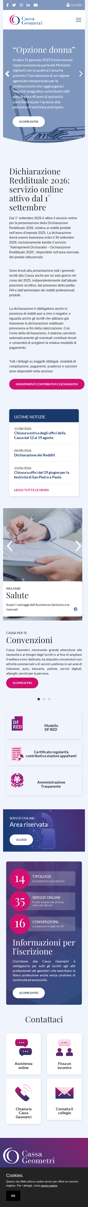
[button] (7, 73)
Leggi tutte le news (31, 490)
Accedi (76, 5)
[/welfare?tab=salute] (75, 609)
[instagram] (22, 4)
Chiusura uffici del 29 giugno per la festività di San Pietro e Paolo (41, 474)
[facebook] (7, 4)
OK (13, 1195)
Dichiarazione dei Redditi (34, 455)
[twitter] (14, 4)
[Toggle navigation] (78, 19)
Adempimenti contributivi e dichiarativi (47, 384)
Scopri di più (28, 121)
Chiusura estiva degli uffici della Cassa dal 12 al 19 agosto (39, 435)
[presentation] (9, 546)
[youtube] (36, 4)
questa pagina (49, 1185)
